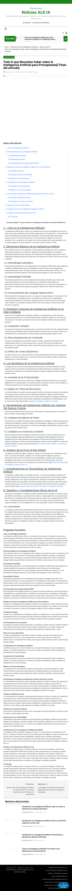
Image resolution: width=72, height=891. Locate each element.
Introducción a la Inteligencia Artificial (56, 885)
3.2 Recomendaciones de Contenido (20, 174)
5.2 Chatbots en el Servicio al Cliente (20, 201)
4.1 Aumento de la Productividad (19, 186)
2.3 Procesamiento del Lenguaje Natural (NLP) (23, 163)
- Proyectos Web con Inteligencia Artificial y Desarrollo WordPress (36, 222)
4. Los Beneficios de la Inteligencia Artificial (20, 182)
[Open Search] (63, 33)
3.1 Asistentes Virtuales (16, 171)
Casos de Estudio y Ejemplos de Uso (57, 870)
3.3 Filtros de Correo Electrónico (18, 178)
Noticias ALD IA (36, 12)
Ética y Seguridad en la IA (60, 876)
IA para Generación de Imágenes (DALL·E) (55, 879)
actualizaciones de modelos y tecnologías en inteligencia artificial (41, 486)
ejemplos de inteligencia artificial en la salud (43, 401)
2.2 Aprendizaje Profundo (16, 159)
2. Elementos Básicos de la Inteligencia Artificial (22, 152)
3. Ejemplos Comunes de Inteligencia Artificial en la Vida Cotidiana (28, 167)
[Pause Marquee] (66, 39)
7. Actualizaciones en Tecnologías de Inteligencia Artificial (25, 209)
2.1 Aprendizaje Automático (17, 155)
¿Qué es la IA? (9, 57)
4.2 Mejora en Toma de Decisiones (19, 190)
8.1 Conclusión (13, 216)
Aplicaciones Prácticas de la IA (58, 867)
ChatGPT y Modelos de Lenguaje (58, 873)
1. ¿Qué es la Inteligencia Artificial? (17, 148)
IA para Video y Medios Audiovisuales (56, 882)
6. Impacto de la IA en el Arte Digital (17, 205)
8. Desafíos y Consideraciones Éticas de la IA (21, 213)
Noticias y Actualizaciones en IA (58, 888)
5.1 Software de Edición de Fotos (19, 197)
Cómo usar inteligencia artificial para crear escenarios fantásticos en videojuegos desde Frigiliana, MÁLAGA (40, 38)
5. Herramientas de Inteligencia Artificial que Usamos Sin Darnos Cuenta (30, 194)
